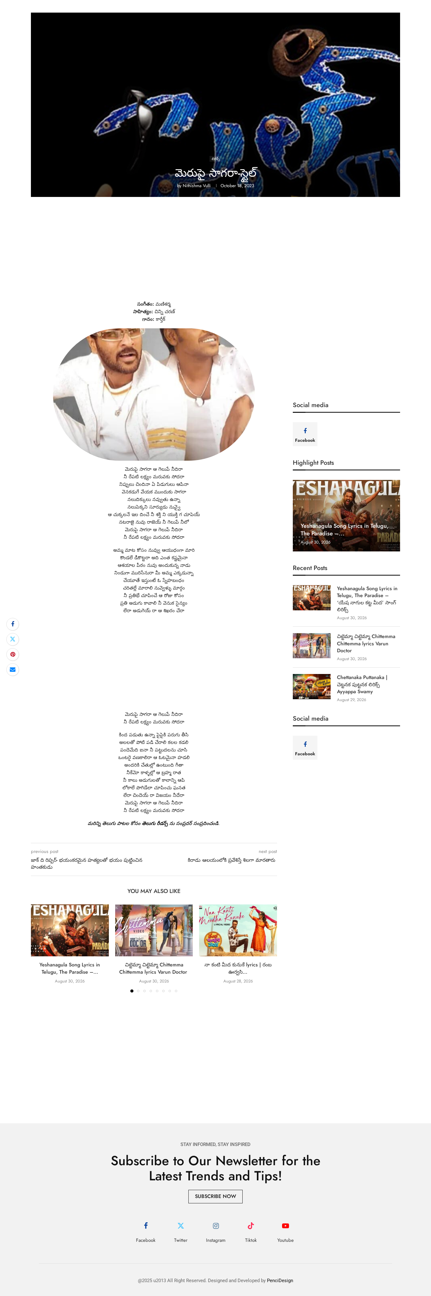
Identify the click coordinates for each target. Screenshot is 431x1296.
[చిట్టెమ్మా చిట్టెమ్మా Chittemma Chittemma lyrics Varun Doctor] (154, 930)
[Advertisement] (215, 254)
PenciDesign (280, 1280)
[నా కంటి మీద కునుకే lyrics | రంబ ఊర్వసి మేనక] (238, 930)
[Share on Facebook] (12, 624)
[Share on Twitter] (12, 639)
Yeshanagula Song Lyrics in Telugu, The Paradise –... (69, 968)
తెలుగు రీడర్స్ (155, 823)
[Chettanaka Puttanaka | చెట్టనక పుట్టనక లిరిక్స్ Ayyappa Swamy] (312, 686)
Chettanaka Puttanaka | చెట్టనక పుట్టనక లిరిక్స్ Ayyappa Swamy (362, 684)
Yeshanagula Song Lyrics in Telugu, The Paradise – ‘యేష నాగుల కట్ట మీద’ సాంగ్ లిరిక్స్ (367, 599)
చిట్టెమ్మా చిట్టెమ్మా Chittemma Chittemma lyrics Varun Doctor (154, 968)
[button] (39, 948)
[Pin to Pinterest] (12, 654)
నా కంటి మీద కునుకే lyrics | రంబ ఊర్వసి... (238, 968)
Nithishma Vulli (197, 185)
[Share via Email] (12, 669)
